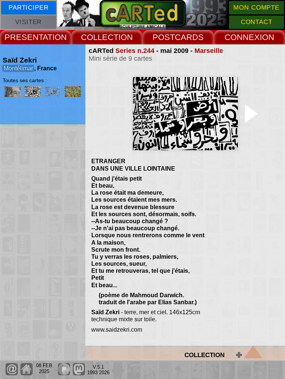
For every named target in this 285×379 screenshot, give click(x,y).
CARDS (189, 37)
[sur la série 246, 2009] (73, 91)
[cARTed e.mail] (11, 373)
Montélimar (18, 68)
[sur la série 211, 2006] (33, 91)
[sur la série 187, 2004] (13, 91)
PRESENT (23, 37)
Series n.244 (134, 50)
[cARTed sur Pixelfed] (64, 373)
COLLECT (99, 37)
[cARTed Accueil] (26, 373)
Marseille (208, 50)
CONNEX (242, 37)
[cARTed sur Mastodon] (79, 373)
